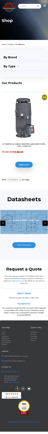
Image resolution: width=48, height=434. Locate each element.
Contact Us (5, 336)
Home (4, 332)
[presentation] (2, 223)
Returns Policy (6, 342)
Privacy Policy (6, 340)
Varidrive (33, 334)
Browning (34, 336)
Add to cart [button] (24, 164)
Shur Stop (34, 338)
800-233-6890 (14, 376)
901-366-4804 (11, 380)
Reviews (4, 344)
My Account (5, 338)
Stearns (33, 340)
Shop (3, 334)
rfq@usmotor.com (18, 281)
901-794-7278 (12, 378)
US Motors (34, 332)
